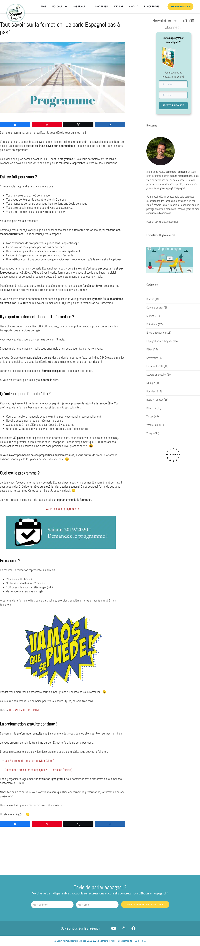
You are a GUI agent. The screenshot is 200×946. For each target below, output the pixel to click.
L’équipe (118, 6)
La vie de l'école (154, 366)
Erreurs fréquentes (156, 332)
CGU (137, 940)
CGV (144, 940)
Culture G (151, 316)
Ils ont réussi (100, 6)
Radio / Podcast (154, 399)
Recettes (151, 408)
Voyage (150, 433)
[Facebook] (133, 928)
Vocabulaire (152, 425)
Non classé (152, 391)
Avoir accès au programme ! (62, 509)
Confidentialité (125, 940)
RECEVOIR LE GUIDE (173, 105)
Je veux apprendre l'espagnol (145, 904)
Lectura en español (156, 374)
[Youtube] (113, 928)
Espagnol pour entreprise (159, 341)
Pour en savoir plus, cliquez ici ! (162, 221)
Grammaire (152, 358)
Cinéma (150, 299)
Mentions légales (107, 940)
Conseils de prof (154, 307)
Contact (133, 6)
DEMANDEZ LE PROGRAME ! (25, 710)
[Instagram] (123, 928)
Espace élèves (151, 6)
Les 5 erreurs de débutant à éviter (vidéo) (29, 761)
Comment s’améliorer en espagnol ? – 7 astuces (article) (38, 770)
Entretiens (151, 324)
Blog (43, 6)
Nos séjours (80, 6)
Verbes (149, 416)
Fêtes (149, 349)
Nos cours (58, 6)
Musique (150, 383)
